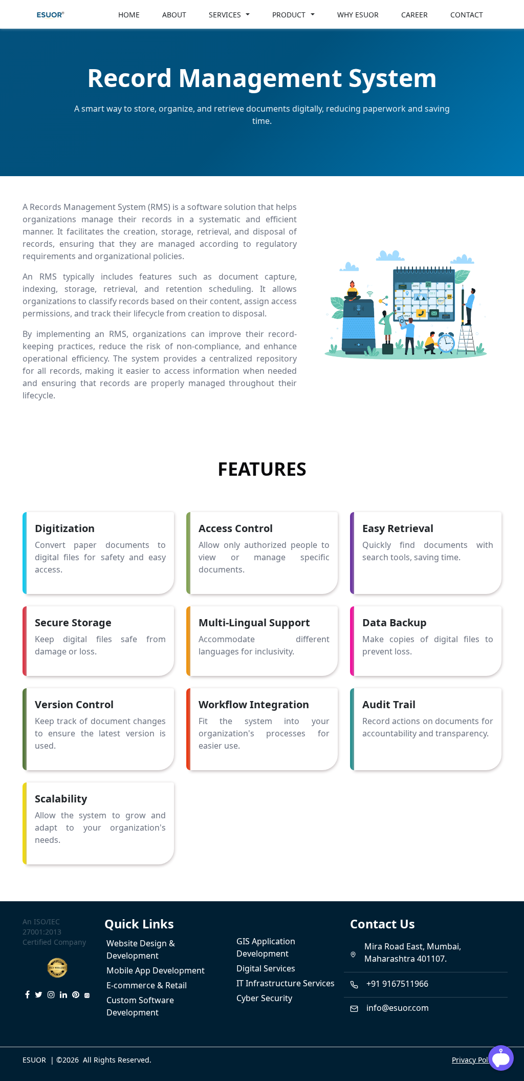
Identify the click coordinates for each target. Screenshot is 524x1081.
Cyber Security (264, 998)
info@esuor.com (397, 1007)
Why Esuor (358, 14)
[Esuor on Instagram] (51, 994)
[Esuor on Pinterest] (76, 994)
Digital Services (265, 968)
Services (225, 14)
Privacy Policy (474, 1060)
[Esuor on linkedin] (63, 994)
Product (288, 14)
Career (414, 14)
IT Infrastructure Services (285, 983)
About (174, 14)
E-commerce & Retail (146, 985)
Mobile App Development (155, 970)
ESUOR (34, 1060)
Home (129, 14)
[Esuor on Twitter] (38, 994)
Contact (466, 14)
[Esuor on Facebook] (27, 994)
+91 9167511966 (397, 983)
